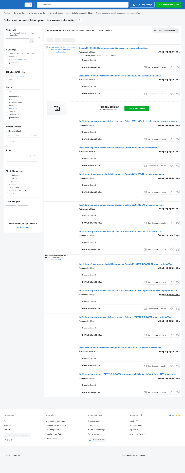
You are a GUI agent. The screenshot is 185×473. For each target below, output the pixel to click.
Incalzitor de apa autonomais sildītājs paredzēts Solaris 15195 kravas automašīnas (118, 148)
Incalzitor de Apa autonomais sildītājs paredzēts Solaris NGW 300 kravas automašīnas (120, 76)
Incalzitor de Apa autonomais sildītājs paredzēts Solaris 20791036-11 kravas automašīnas (121, 174)
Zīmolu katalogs (52, 438)
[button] (171, 67)
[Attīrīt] (39, 38)
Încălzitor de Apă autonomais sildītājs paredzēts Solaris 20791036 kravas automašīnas (120, 348)
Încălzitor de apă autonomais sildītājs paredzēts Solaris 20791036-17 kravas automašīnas (121, 205)
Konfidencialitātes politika (56, 425)
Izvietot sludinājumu (136, 108)
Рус (10, 440)
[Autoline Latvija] (12, 5)
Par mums (8, 421)
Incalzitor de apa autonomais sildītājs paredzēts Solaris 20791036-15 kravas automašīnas (121, 231)
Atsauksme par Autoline (55, 434)
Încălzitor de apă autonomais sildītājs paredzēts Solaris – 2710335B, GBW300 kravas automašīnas (125, 317)
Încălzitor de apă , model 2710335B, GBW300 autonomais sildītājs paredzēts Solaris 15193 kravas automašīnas (131, 374)
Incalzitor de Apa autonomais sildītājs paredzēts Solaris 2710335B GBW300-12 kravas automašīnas (126, 264)
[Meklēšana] (39, 4)
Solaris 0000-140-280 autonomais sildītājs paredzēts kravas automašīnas (113, 48)
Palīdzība (7, 425)
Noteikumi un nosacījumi (55, 421)
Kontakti (7, 430)
